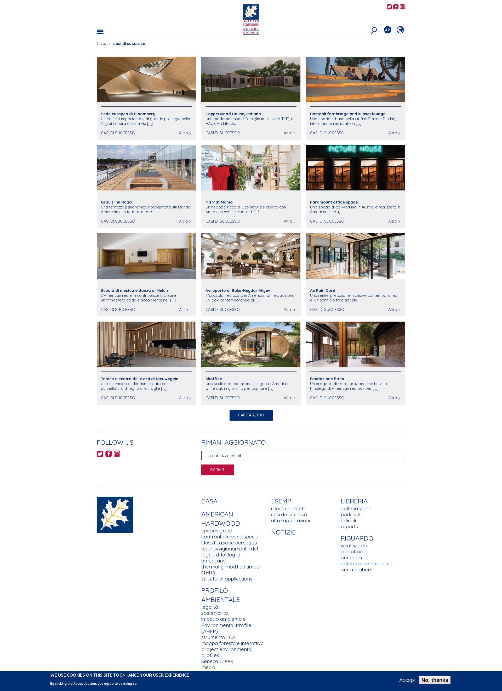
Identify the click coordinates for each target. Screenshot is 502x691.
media (208, 667)
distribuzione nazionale (366, 563)
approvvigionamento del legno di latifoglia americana (229, 554)
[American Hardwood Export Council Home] (251, 19)
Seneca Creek (217, 661)
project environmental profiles (227, 652)
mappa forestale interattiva (232, 643)
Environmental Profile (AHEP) (226, 628)
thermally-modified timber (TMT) (231, 570)
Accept (407, 680)
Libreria (354, 501)
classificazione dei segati (229, 542)
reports (349, 526)
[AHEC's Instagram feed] (402, 7)
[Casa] (115, 514)
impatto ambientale (223, 619)
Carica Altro (251, 415)
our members (356, 569)
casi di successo (289, 514)
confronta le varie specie (229, 536)
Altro (183, 132)
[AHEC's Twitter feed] (389, 7)
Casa (101, 43)
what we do (354, 545)
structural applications (226, 579)
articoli (348, 520)
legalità (209, 607)
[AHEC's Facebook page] (395, 7)
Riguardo (357, 538)
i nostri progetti (288, 508)
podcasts (351, 514)
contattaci (352, 551)
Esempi (282, 501)
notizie (283, 532)
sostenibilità (214, 613)
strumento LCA (218, 637)
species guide (216, 530)
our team (351, 557)
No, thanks (434, 680)
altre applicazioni (290, 520)
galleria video (356, 508)
